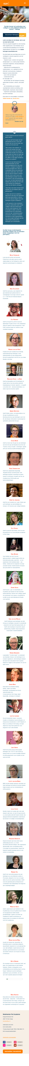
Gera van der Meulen (14, 619)
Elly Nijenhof (14, 319)
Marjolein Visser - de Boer (14, 379)
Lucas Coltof (14, 809)
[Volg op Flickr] (4, 1045)
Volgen (9, 1042)
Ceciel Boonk (14, 441)
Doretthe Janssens (14, 500)
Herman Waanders (14, 653)
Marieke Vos (14, 872)
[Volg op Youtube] (15, 1045)
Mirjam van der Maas (14, 940)
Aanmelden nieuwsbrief (13, 1051)
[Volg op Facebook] (4, 1042)
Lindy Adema (14, 747)
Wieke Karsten (14, 995)
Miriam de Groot (14, 907)
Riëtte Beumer (14, 961)
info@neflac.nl (6, 1021)
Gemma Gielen (14, 587)
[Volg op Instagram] (15, 1042)
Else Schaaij (14, 528)
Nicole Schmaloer (14, 255)
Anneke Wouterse (14, 411)
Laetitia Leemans (14, 716)
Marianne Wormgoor (14, 838)
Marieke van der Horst (14, 349)
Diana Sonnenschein (14, 468)
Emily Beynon (14, 554)
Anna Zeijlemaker (14, 289)
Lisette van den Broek (14, 781)
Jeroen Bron (12, 684)
